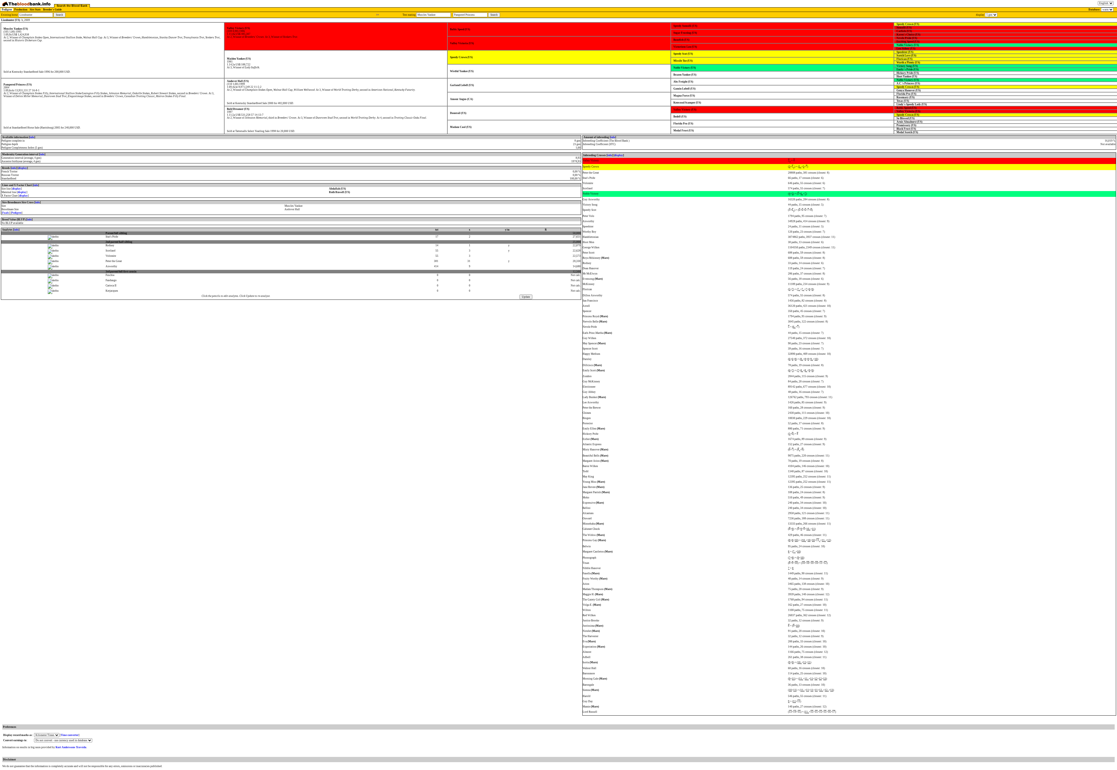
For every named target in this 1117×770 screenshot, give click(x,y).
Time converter (70, 735)
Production (20, 9)
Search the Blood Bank (72, 5)
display (22, 168)
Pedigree (7, 9)
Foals (5, 212)
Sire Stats (35, 9)
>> (377, 14)
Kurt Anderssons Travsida (71, 747)
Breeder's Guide (52, 9)
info (32, 137)
